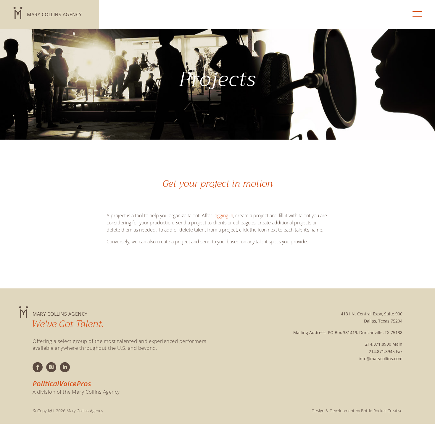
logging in (223, 215)
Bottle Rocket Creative (381, 411)
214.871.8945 (382, 351)
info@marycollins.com (380, 358)
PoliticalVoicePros (62, 383)
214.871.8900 (378, 344)
